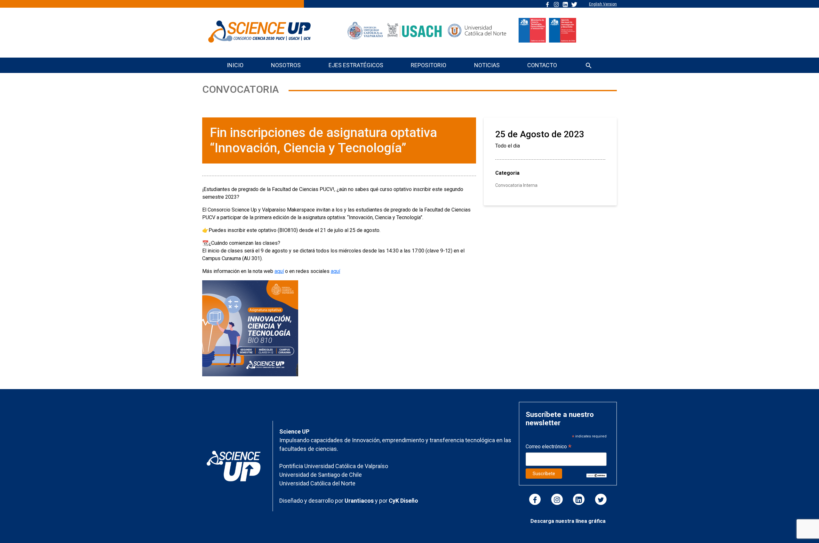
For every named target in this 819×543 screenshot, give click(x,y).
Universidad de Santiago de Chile (320, 474)
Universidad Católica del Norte (317, 483)
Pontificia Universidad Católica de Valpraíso (333, 466)
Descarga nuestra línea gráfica (568, 521)
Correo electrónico (548, 447)
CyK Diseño (403, 500)
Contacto (542, 65)
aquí (279, 271)
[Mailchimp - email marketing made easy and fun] (596, 475)
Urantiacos (360, 500)
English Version (603, 4)
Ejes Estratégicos (356, 65)
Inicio (235, 65)
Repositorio (428, 65)
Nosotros (286, 65)
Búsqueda (589, 66)
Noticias (487, 65)
